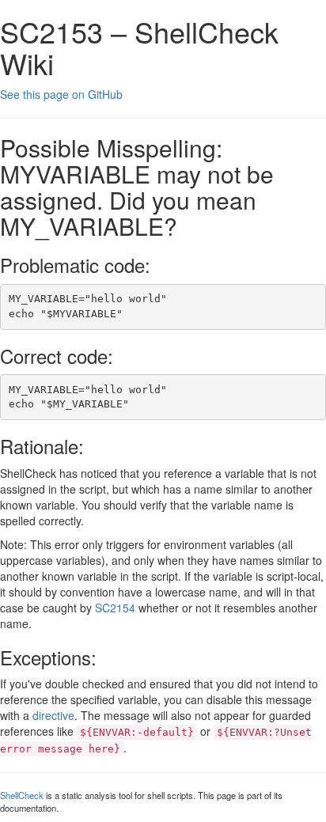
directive (53, 715)
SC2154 (115, 608)
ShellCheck (22, 795)
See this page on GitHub (61, 94)
